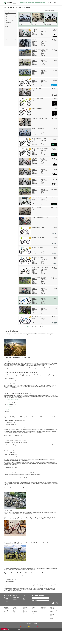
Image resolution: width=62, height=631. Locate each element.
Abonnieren (40, 602)
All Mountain (8, 404)
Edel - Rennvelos (15, 608)
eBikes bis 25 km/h (43, 608)
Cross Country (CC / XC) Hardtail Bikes (12, 399)
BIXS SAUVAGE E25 (36, 178)
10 (42, 326)
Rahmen (14, 611)
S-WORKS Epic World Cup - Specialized (40, 118)
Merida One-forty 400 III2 (37, 98)
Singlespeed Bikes (25, 611)
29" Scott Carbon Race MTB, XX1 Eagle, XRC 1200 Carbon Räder (45, 49)
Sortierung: (47, 10)
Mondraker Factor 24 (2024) (38, 227)
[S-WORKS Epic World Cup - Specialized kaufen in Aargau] (25, 122)
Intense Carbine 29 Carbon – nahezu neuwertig (42, 188)
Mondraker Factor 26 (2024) (38, 237)
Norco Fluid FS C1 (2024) (37, 247)
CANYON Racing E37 (36, 88)
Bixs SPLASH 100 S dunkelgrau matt (40, 78)
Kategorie (7, 10)
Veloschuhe (51, 619)
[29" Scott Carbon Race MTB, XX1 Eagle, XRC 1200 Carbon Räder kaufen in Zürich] (25, 52)
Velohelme (51, 618)
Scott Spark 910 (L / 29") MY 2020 (39, 277)
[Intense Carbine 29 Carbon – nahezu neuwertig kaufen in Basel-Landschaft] (25, 191)
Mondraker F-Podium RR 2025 (38, 69)
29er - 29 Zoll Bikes (6, 613)
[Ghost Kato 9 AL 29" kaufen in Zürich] (25, 211)
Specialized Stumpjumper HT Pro (39, 287)
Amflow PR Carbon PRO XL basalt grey (40, 138)
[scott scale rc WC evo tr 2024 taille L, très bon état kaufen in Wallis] (25, 310)
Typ (5, 37)
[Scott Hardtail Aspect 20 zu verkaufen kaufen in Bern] (25, 62)
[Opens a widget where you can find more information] (4, 629)
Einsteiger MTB (6, 611)
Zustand (6, 26)
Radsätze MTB (52, 608)
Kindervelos (24, 610)
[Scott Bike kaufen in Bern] (25, 43)
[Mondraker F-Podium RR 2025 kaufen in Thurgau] (25, 72)
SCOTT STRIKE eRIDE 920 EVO (38, 158)
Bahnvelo (33, 613)
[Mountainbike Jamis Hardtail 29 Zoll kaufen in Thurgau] (25, 221)
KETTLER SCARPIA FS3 (37, 168)
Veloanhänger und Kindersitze (53, 610)
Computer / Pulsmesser (53, 613)
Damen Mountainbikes (9, 406)
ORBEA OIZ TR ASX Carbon (38, 128)
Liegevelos (33, 610)
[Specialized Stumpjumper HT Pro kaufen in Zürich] (25, 290)
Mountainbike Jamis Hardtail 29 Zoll (40, 217)
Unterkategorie (8, 14)
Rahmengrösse (8, 22)
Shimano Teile (52, 614)
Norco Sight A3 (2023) (36, 316)
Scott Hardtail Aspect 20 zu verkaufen (40, 59)
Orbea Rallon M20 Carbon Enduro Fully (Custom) (42, 297)
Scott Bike (34, 39)
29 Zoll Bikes (8, 409)
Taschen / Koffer (52, 615)
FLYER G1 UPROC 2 (36, 29)
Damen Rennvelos (15, 610)
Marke (6, 30)
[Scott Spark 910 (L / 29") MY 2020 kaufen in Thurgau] (25, 280)
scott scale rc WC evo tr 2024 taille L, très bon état (43, 306)
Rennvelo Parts (52, 612)
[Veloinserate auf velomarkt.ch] (8, 2)
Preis (6, 18)
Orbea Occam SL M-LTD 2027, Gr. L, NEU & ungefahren (43, 267)
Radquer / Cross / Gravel (16, 612)
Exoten (32, 608)
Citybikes (24, 608)
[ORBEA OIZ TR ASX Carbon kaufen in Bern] (25, 132)
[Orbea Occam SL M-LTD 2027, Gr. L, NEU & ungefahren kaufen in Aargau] (25, 271)
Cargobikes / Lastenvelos (26, 612)
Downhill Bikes (8, 402)
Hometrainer (51, 617)
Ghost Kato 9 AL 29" (36, 207)
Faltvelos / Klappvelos (34, 611)
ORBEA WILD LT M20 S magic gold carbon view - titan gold (44, 197)
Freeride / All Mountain (7, 610)
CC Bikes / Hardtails (6, 608)
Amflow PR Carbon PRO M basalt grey (40, 148)
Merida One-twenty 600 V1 (37, 108)
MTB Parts (51, 611)
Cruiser (32, 612)
